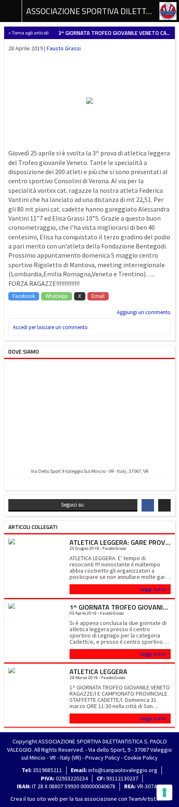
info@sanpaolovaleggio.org (122, 770)
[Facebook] (148, 505)
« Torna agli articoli (28, 33)
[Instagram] (164, 505)
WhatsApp (56, 296)
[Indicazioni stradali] (89, 414)
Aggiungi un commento (144, 312)
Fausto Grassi (64, 48)
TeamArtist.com (148, 798)
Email (98, 296)
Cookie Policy (141, 757)
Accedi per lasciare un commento (50, 327)
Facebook (23, 296)
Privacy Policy (102, 757)
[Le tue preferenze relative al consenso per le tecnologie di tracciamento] (164, 792)
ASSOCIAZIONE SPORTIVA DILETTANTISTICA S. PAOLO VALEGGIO (89, 11)
